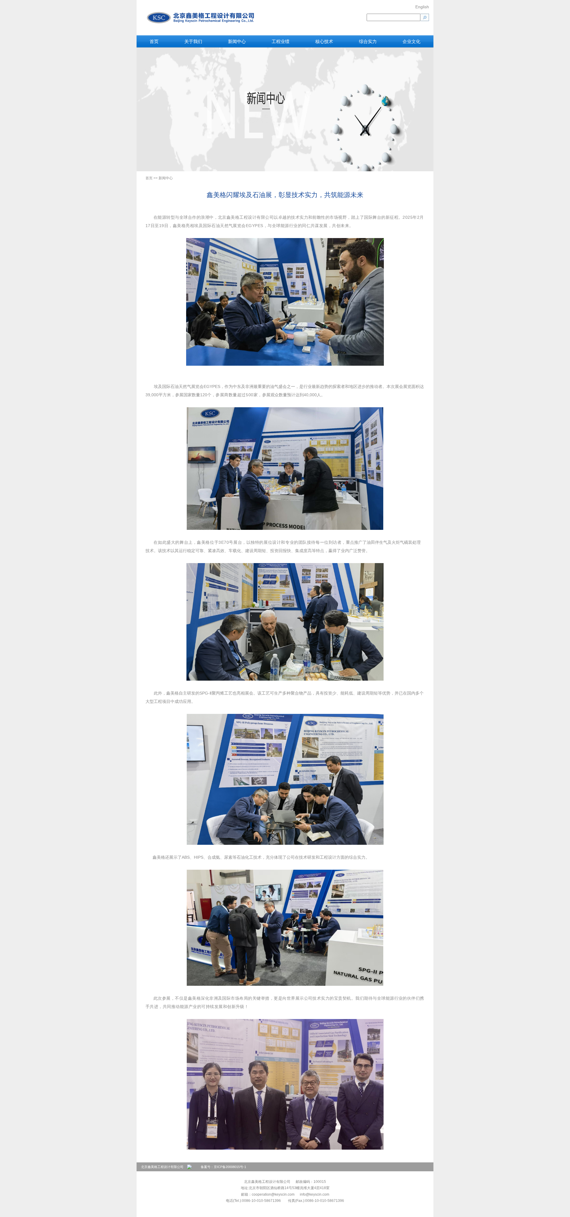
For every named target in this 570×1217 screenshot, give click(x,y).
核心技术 (324, 41)
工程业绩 (280, 41)
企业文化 (411, 41)
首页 (154, 41)
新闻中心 (237, 41)
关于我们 (193, 41)
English (422, 6)
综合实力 (368, 41)
